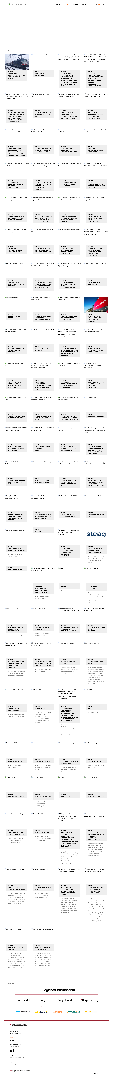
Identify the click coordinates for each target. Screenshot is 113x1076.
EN (99, 5)
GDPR (11, 1055)
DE (101, 5)
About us (49, 5)
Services (59, 5)
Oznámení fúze (14, 1064)
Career (76, 5)
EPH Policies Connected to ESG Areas (20, 1059)
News (68, 5)
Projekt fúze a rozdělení (16, 1062)
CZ (96, 5)
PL (104, 5)
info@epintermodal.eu (15, 1044)
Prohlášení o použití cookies (17, 1057)
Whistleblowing (13, 1061)
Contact (85, 5)
